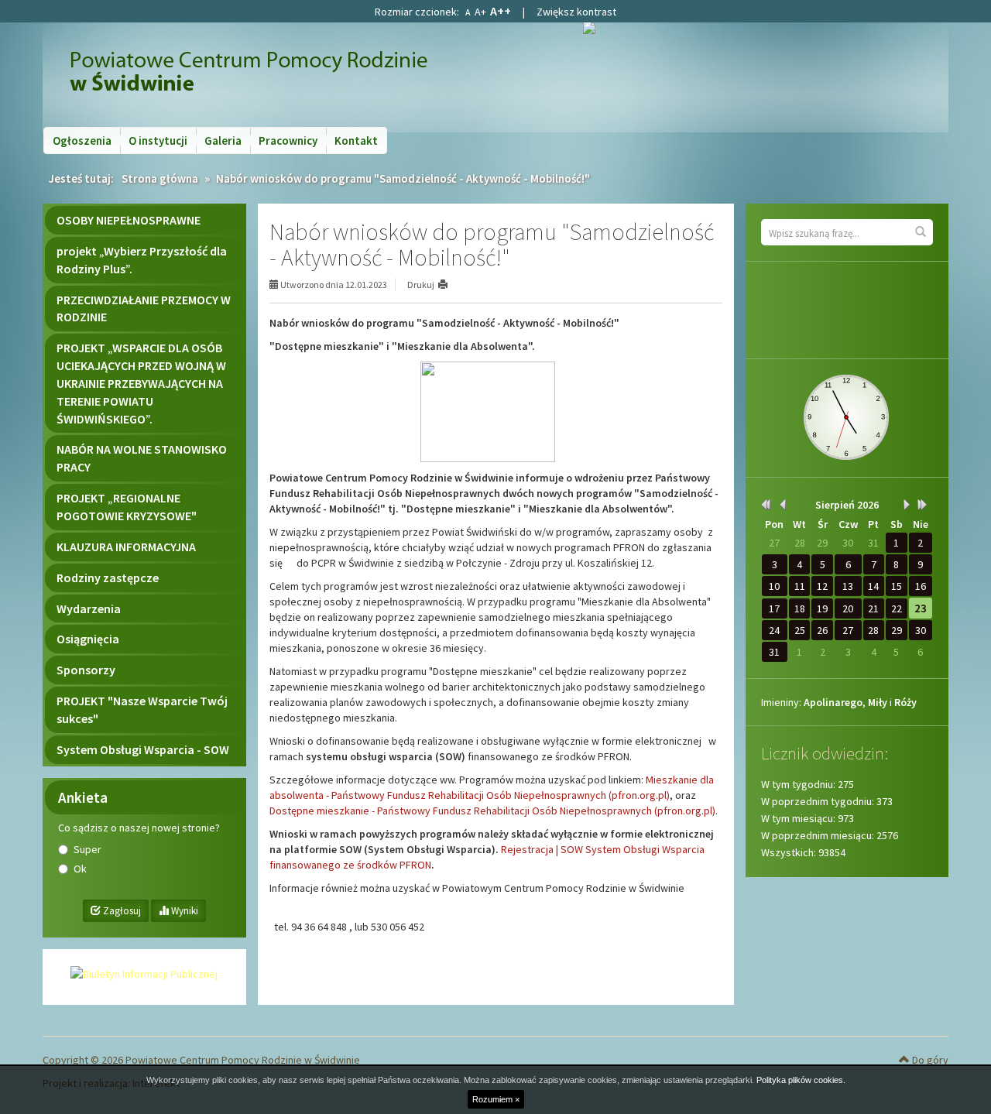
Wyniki (183, 910)
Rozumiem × (496, 1099)
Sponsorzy (86, 669)
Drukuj (420, 284)
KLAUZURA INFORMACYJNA (126, 546)
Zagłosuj (121, 910)
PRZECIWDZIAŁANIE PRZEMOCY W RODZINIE (144, 308)
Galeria (223, 140)
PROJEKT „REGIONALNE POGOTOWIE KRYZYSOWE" (127, 506)
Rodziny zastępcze (108, 577)
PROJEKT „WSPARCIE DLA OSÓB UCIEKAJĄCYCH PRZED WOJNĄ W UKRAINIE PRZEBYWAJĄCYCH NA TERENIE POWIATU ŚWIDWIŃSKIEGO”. (141, 383)
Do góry (929, 1060)
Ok (80, 869)
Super (87, 849)
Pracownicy (288, 140)
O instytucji (158, 140)
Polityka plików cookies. (800, 1080)
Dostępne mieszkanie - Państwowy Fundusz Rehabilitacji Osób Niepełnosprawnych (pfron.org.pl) (492, 811)
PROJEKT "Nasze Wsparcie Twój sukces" (142, 709)
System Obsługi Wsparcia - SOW (143, 749)
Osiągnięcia (88, 638)
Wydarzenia (89, 608)
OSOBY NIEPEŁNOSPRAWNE (129, 220)
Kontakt (356, 140)
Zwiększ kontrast (576, 12)
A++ (500, 11)
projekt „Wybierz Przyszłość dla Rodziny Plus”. (142, 259)
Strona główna (160, 178)
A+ (480, 12)
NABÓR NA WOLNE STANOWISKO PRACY (142, 458)
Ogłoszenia (82, 140)
